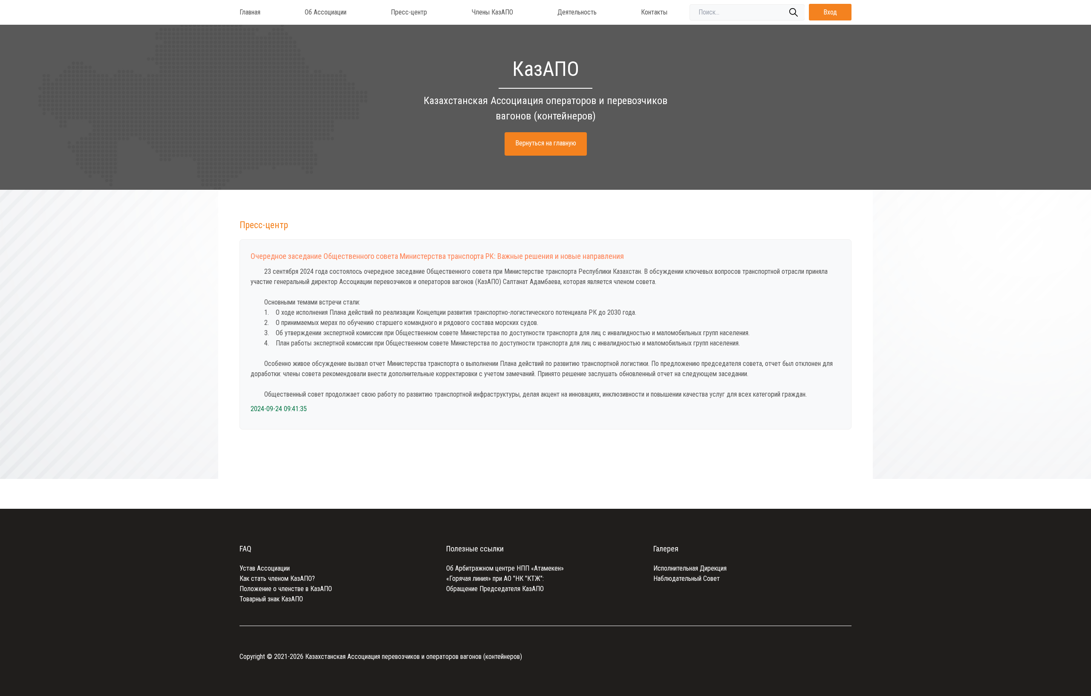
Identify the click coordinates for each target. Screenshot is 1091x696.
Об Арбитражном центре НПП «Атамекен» (505, 568)
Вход (830, 12)
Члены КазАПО (492, 12)
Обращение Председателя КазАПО (495, 589)
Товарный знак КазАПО (271, 599)
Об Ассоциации (325, 12)
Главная (250, 12)
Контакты (654, 12)
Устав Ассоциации (265, 568)
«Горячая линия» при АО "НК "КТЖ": (495, 578)
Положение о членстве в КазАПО (286, 589)
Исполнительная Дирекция (690, 568)
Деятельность (577, 12)
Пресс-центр (409, 12)
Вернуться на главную (545, 143)
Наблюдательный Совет (686, 578)
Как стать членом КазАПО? (277, 578)
